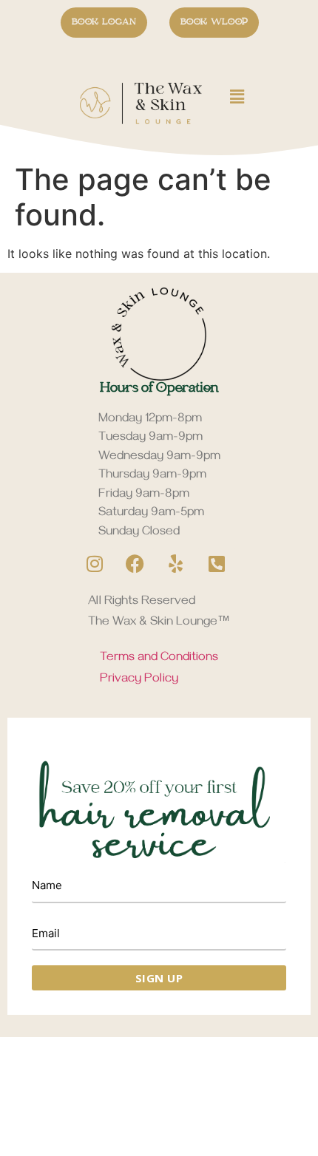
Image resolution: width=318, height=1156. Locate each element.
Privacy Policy (139, 680)
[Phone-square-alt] (216, 563)
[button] (229, 96)
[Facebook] (135, 563)
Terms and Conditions (159, 658)
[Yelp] (176, 563)
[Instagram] (94, 563)
